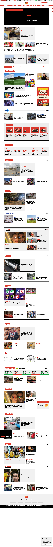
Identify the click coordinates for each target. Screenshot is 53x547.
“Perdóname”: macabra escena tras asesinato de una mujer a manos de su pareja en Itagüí (17, 152)
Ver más (47, 110)
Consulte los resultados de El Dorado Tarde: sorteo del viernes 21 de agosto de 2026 (30, 90)
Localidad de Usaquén (25, 66)
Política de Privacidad (22, 505)
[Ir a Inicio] (26, 3)
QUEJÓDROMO (6, 5)
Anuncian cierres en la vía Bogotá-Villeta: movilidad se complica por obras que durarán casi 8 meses (41, 277)
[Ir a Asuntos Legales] (9, 213)
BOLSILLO (25, 5)
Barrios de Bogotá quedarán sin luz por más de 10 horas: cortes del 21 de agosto (30, 455)
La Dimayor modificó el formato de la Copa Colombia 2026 (30, 305)
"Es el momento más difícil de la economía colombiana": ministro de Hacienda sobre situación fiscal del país (18, 117)
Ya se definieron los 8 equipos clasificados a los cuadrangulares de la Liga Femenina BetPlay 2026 (14, 303)
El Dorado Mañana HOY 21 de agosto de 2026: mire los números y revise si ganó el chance (43, 83)
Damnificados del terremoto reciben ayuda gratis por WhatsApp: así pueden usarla (42, 50)
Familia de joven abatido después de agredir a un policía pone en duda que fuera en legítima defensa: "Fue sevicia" (24, 104)
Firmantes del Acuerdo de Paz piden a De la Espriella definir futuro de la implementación (18, 219)
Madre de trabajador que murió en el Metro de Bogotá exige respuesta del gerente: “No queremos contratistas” (19, 59)
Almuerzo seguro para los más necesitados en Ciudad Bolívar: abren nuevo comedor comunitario (31, 462)
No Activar (8, 436)
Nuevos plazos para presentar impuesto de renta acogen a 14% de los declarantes (41, 359)
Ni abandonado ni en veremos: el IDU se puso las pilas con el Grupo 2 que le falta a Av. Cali (29, 50)
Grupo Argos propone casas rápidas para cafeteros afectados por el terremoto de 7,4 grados (18, 380)
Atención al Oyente (28, 505)
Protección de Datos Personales (36, 505)
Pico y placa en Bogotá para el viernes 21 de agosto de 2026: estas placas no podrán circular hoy (18, 277)
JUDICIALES (12, 5)
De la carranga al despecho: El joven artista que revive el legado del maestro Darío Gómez (31, 400)
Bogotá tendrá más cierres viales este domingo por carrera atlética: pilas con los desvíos (8, 50)
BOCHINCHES (31, 5)
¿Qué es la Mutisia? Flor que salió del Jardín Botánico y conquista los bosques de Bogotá (41, 435)
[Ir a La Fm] (7, 110)
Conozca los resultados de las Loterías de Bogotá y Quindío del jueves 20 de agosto (41, 380)
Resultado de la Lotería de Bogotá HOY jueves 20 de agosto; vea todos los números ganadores (42, 346)
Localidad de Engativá (47, 66)
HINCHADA (21, 5)
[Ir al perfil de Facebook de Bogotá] (21, 499)
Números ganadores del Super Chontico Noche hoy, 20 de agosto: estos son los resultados (18, 346)
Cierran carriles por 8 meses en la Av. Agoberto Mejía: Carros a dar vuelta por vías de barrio (42, 44)
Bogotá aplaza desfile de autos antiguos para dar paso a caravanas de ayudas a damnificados (27, 424)
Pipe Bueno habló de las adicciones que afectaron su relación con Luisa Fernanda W (31, 408)
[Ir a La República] (6, 353)
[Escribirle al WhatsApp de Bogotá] (31, 499)
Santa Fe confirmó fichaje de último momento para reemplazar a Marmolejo (18, 315)
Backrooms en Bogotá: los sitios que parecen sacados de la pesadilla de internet (42, 488)
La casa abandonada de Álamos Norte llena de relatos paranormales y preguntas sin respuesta (19, 488)
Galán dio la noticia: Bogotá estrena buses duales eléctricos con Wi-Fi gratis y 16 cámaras (42, 59)
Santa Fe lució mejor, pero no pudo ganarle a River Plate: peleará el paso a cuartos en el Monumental (31, 297)
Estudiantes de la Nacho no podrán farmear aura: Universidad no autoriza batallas (18, 182)
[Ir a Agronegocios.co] (20, 368)
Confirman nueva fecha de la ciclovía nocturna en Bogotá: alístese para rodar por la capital (18, 435)
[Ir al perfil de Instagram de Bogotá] (26, 499)
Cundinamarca (33, 66)
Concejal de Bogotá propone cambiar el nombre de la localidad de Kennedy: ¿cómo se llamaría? (30, 76)
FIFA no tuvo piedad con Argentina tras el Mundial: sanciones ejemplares (41, 315)
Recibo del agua (16, 66)
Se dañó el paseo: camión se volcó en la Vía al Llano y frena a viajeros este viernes (26, 153)
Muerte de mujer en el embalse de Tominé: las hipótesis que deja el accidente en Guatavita (42, 241)
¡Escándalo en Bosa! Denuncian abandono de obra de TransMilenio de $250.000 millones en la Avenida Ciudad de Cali (27, 170)
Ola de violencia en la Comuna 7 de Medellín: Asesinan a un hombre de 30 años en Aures (44, 152)
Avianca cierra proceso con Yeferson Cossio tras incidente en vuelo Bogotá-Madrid (42, 219)
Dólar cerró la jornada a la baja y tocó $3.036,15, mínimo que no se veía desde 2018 (19, 359)
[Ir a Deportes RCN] (8, 309)
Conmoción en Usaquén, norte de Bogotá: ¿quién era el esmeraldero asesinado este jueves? (13, 208)
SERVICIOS (35, 5)
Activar (3, 436)
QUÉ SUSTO (40, 5)
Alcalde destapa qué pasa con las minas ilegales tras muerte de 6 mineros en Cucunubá (31, 210)
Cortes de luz (40, 66)
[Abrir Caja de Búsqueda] (47, 2)
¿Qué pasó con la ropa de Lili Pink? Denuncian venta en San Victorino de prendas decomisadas (41, 182)
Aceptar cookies (46, 544)
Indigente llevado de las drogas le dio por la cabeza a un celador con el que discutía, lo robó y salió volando (31, 202)
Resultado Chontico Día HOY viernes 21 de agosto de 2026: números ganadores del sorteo (23, 96)
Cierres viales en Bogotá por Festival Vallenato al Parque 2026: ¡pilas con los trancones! (19, 50)
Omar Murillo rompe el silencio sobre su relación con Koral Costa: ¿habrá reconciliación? (42, 247)
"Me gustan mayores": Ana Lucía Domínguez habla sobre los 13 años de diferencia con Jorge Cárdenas (14, 247)
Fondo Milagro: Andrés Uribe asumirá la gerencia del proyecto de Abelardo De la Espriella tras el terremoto (41, 117)
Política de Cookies (43, 505)
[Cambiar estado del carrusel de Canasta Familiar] (5, 0)
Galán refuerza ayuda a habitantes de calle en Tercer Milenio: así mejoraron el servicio (14, 461)
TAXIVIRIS (16, 5)
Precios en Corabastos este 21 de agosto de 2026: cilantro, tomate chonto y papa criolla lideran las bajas (27, 334)
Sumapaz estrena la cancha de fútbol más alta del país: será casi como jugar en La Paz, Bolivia (14, 88)
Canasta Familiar (2, 0)
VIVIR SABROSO (46, 5)
